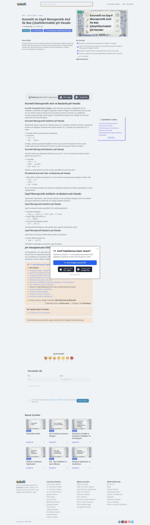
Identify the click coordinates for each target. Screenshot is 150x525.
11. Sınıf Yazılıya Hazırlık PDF (75, 263)
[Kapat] (97, 248)
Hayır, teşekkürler (75, 275)
